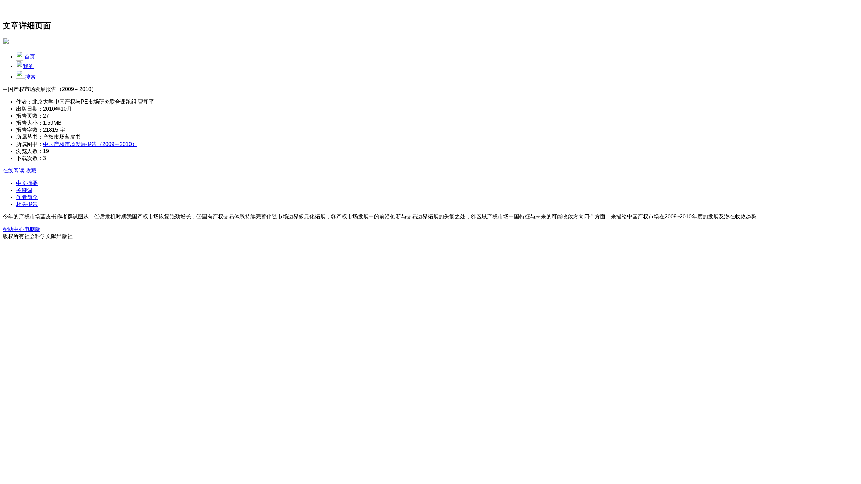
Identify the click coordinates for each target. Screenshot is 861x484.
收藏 (31, 170)
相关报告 (27, 204)
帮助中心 (13, 229)
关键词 (24, 190)
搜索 (30, 77)
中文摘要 (27, 183)
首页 (29, 56)
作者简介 (27, 197)
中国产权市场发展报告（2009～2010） (90, 144)
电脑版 (32, 229)
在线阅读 (13, 170)
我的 (28, 66)
